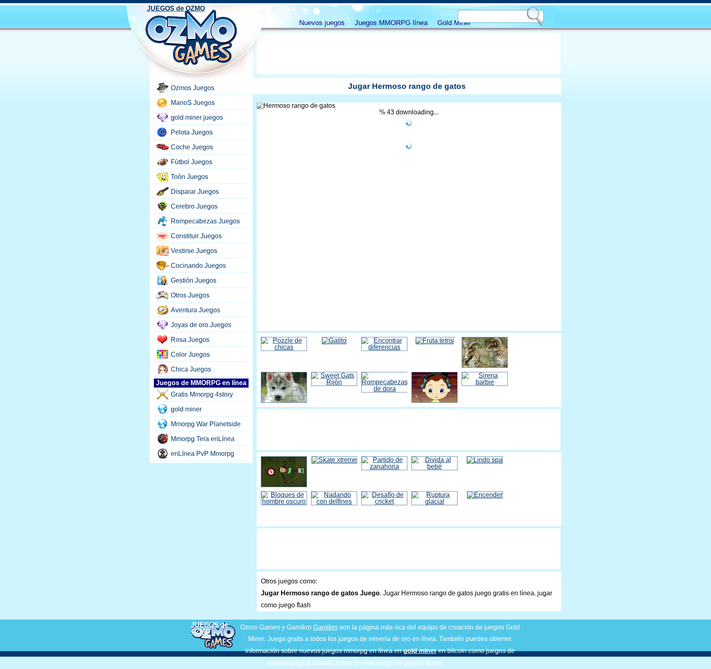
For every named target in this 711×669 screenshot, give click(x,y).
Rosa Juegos (190, 339)
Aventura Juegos (195, 310)
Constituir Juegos (196, 235)
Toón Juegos (189, 176)
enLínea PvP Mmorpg (202, 453)
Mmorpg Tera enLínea (203, 438)
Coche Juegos (192, 147)
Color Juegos (190, 354)
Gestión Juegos (193, 280)
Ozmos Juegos (192, 87)
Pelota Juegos (192, 132)
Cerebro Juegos (194, 206)
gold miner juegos (197, 117)
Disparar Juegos (195, 191)
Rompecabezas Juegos (205, 221)
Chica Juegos (191, 369)
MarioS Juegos (193, 102)
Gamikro (325, 627)
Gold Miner (454, 23)
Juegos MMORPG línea (391, 23)
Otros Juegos (190, 295)
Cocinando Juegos (198, 265)
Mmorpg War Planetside (206, 423)
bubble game (423, 662)
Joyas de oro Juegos (201, 324)
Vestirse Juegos (194, 250)
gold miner (186, 409)
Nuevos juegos (322, 23)
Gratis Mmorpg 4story (202, 394)
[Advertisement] (408, 53)
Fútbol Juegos (191, 161)
